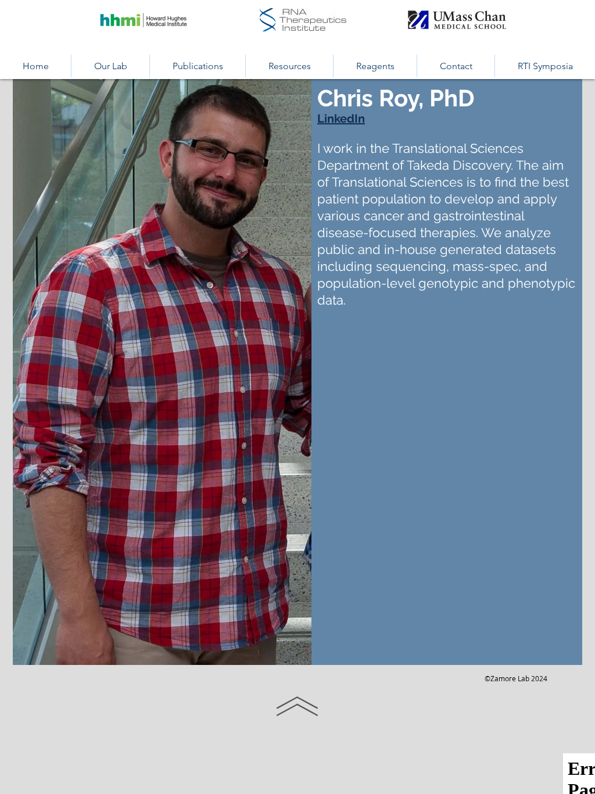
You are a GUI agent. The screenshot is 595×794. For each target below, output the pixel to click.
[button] (110, 66)
